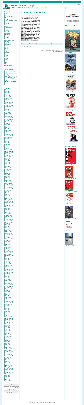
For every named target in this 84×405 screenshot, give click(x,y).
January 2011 (8, 350)
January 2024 (8, 133)
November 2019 (9, 202)
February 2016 (8, 265)
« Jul (5, 397)
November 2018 (9, 219)
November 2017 (9, 236)
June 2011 (7, 343)
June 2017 (7, 243)
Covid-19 (7, 31)
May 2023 (7, 144)
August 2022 (8, 156)
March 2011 (8, 347)
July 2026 (7, 91)
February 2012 (8, 332)
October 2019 (8, 204)
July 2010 (7, 358)
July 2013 (7, 308)
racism (6, 59)
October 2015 (8, 270)
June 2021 (7, 176)
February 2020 (8, 198)
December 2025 (9, 101)
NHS (6, 54)
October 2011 (8, 337)
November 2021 (9, 169)
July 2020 (7, 191)
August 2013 (8, 307)
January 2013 (8, 316)
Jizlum (6, 47)
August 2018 (8, 223)
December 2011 (9, 334)
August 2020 (8, 190)
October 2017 (8, 237)
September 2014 (9, 289)
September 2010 (9, 355)
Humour (7, 41)
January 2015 (8, 283)
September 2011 (9, 339)
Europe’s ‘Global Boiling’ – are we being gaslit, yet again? (11, 83)
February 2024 (8, 131)
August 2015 (8, 273)
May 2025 (7, 110)
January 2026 (8, 99)
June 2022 (7, 159)
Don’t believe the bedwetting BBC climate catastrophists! (54, 51)
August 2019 (8, 206)
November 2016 (9, 252)
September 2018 (9, 222)
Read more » (67, 29)
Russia (6, 61)
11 (7, 390)
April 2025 (7, 112)
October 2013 (8, 304)
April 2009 (7, 379)
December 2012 (9, 318)
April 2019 (7, 212)
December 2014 (9, 284)
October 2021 (8, 170)
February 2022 (8, 165)
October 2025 (8, 103)
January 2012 (8, 333)
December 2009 (9, 368)
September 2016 (9, 255)
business (7, 22)
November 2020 (9, 186)
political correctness (10, 56)
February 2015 (8, 282)
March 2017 (8, 247)
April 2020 (7, 195)
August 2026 (8, 90)
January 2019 (8, 216)
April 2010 (7, 362)
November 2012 (9, 319)
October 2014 (8, 287)
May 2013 (7, 311)
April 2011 (7, 346)
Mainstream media (9, 50)
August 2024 (8, 123)
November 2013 (9, 302)
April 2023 (7, 145)
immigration (8, 44)
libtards (7, 48)
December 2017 (9, 234)
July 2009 (7, 375)
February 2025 (8, 115)
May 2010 (7, 361)
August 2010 (8, 357)
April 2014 (7, 296)
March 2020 (8, 197)
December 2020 (9, 184)
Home (41, 50)
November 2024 (9, 119)
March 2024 (8, 130)
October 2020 (8, 187)
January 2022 (8, 166)
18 (7, 392)
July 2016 (7, 258)
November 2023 (9, 135)
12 (9, 390)
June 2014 (7, 293)
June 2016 (7, 259)
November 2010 (9, 353)
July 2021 (7, 174)
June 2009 (7, 376)
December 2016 (9, 251)
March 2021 (8, 180)
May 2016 (7, 261)
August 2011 (8, 340)
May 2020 (7, 194)
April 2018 (7, 229)
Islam (6, 45)
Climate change (9, 27)
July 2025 (7, 108)
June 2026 (7, 92)
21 (13, 392)
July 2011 (7, 341)
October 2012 (8, 321)
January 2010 (8, 367)
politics (7, 58)
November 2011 (9, 336)
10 (5, 390)
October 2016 (8, 254)
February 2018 (8, 232)
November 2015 (9, 269)
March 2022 (8, 163)
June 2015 (7, 276)
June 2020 (7, 193)
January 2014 (8, 300)
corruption (7, 30)
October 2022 (8, 154)
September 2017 (9, 238)
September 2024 (9, 122)
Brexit (6, 19)
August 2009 (8, 373)
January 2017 (8, 250)
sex (6, 62)
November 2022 (9, 152)
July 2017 (7, 241)
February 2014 (8, 298)
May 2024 (7, 127)
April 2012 (7, 329)
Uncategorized (8, 65)
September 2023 (9, 138)
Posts (79, 4)
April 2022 (7, 162)
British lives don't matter (11, 20)
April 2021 (7, 179)
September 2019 (9, 205)
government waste (9, 40)
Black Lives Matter (9, 18)
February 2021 (8, 181)
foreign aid (7, 38)
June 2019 (7, 209)
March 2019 (8, 213)
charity (6, 24)
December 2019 (9, 201)
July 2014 (7, 291)
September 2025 (9, 105)
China (6, 26)
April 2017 (7, 245)
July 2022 (7, 158)
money (6, 51)
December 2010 (9, 351)
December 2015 (9, 268)
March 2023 (8, 147)
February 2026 (8, 98)
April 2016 (7, 262)
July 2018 (7, 225)
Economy (7, 34)
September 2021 (9, 172)
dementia (7, 33)
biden (6, 15)
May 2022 (7, 161)
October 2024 (8, 120)
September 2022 (9, 155)
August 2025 (8, 106)
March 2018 (8, 230)
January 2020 (8, 199)
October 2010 (8, 354)
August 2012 (8, 323)
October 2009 (8, 371)
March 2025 (8, 113)
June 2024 (7, 126)
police (6, 55)
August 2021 (8, 173)
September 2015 (9, 272)
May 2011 (7, 344)
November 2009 (9, 369)
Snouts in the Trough (22, 5)
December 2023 (9, 134)
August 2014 (8, 290)
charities (7, 23)
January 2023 (8, 149)
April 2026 (7, 95)
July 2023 (7, 141)
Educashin (7, 36)
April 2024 (7, 129)
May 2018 (7, 227)
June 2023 (7, 142)
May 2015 (7, 277)
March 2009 (8, 380)
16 (17, 390)
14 (13, 390)
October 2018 (8, 220)
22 (15, 392)
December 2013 (9, 301)
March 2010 (8, 364)
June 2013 (7, 309)
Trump (6, 63)
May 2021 (7, 177)
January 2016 (8, 266)
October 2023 (8, 137)
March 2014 (8, 297)
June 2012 (7, 326)
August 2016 (8, 257)
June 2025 (7, 109)
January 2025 (8, 116)
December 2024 (9, 117)
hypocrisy (7, 43)
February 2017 (8, 248)
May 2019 (7, 211)
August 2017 (8, 240)
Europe (7, 37)
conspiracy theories (9, 29)
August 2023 (8, 140)
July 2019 (7, 208)
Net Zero (7, 52)
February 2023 (8, 148)
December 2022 (9, 151)
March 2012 (8, 330)
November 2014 (9, 286)
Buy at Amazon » (69, 52)
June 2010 (7, 360)
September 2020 (9, 188)
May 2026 (7, 94)
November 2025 (9, 102)
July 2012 (7, 325)
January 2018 (8, 233)
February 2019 (8, 215)
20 (11, 392)
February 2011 (8, 348)
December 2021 (9, 167)
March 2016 (8, 264)
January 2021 (8, 183)
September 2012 (9, 322)
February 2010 (8, 365)
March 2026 (8, 97)
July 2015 (7, 275)
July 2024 (7, 124)
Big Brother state (9, 16)
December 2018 (9, 218)
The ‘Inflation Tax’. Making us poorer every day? (11, 77)
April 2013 (7, 312)
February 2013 (8, 315)
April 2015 (7, 279)
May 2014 (7, 294)
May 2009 (7, 378)
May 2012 (7, 328)
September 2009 (9, 372)
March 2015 (8, 280)
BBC (6, 13)
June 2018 (7, 226)
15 (15, 390)
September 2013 (9, 305)
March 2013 (8, 314)
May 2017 (7, 244)
